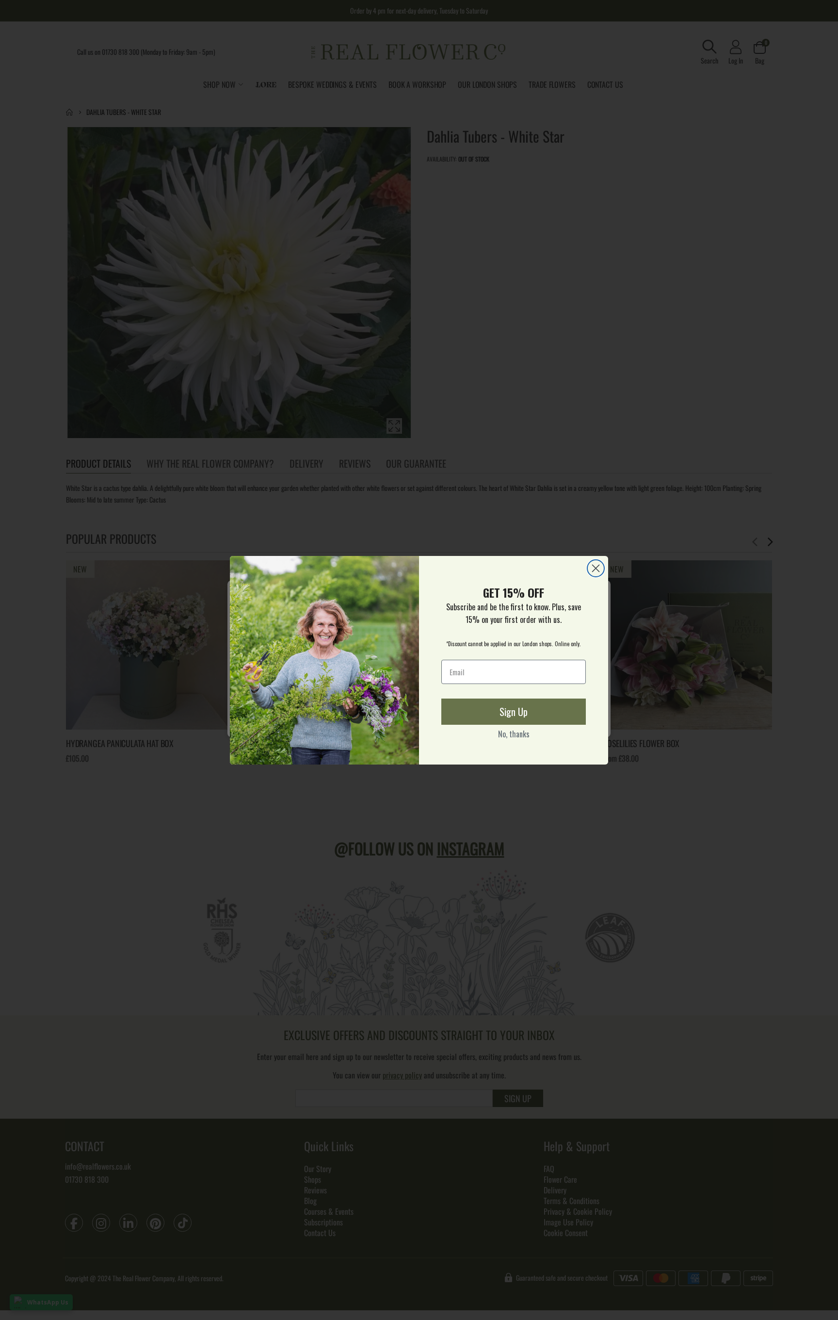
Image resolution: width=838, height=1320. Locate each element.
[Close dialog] (595, 568)
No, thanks (514, 734)
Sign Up (514, 711)
